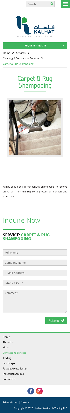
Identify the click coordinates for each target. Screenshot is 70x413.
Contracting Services (14, 353)
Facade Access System (15, 368)
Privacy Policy (10, 402)
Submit (54, 321)
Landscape (9, 363)
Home (6, 337)
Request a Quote (35, 45)
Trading (7, 358)
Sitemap (25, 402)
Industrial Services (13, 374)
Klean (6, 347)
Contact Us (9, 379)
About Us (8, 342)
